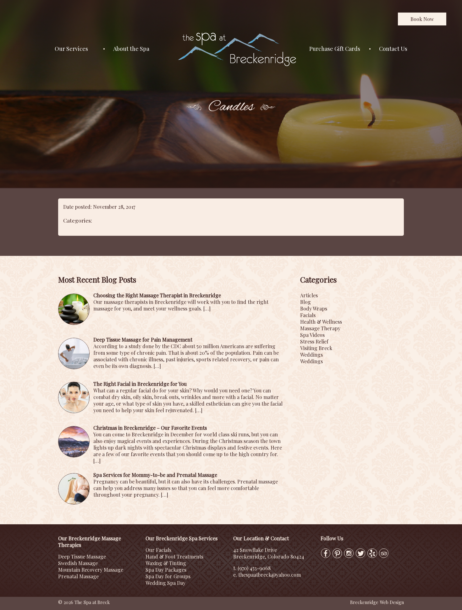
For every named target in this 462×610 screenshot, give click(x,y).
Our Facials (158, 550)
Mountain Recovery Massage (90, 569)
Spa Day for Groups (168, 576)
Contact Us (393, 48)
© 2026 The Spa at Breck (84, 602)
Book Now (422, 19)
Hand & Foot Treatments (174, 556)
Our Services (71, 48)
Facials (308, 315)
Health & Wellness (321, 321)
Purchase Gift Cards (334, 48)
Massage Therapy (320, 328)
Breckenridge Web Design (377, 602)
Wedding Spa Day (165, 583)
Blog (305, 302)
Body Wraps (313, 308)
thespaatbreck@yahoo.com (269, 574)
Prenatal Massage (78, 576)
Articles (309, 295)
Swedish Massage (78, 563)
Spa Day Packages (166, 569)
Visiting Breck (316, 348)
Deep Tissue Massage (82, 556)
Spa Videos (312, 335)
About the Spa (131, 48)
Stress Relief (314, 341)
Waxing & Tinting (166, 563)
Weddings (311, 354)
